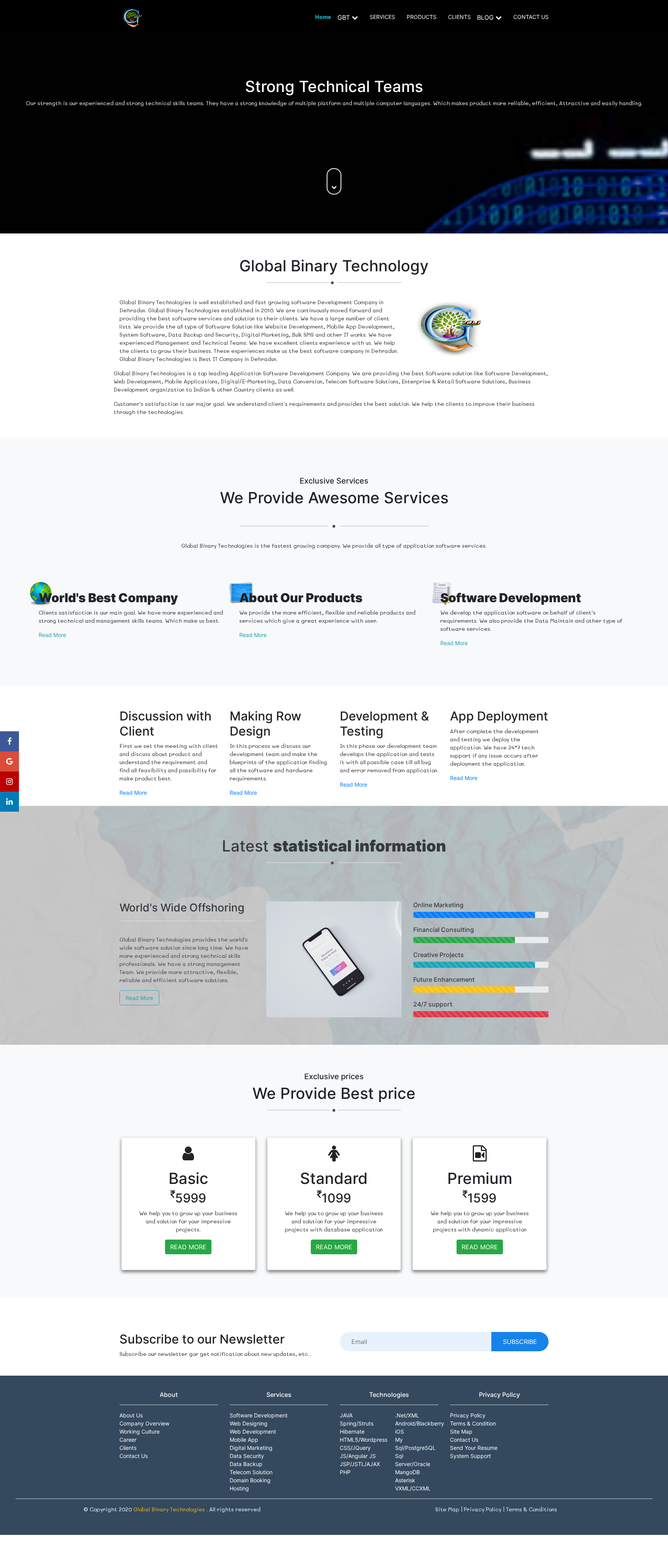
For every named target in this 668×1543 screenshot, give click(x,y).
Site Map (461, 1431)
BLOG (486, 17)
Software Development (259, 1415)
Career (127, 1439)
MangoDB (407, 1472)
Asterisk (405, 1480)
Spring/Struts (356, 1423)
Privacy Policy (468, 1415)
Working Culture (139, 1431)
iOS (399, 1431)
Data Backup (246, 1464)
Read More (52, 635)
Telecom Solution (251, 1472)
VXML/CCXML (413, 1488)
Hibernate (352, 1431)
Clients (127, 1447)
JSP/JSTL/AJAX (360, 1464)
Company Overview (144, 1423)
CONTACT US (531, 17)
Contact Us (133, 1456)
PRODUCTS (421, 17)
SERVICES (382, 17)
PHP (345, 1472)
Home (323, 17)
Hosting (239, 1488)
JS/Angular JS (358, 1456)
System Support (470, 1456)
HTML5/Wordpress (363, 1439)
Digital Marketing (251, 1447)
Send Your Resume (474, 1447)
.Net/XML (407, 1415)
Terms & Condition (473, 1423)
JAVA (346, 1415)
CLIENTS (459, 17)
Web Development (253, 1431)
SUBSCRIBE (520, 1341)
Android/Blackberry (419, 1423)
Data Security (247, 1456)
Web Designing (249, 1423)
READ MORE (188, 1247)
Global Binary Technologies (169, 1509)
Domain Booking (250, 1480)
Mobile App (244, 1439)
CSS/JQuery (355, 1447)
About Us (131, 1415)
